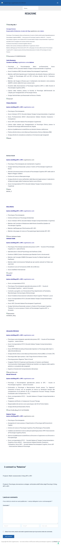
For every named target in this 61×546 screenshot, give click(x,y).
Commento (6, 505)
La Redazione (56, 541)
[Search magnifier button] (36, 8)
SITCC (25, 39)
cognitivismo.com (34, 31)
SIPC (19, 71)
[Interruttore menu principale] (57, 3)
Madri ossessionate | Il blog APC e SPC (20, 476)
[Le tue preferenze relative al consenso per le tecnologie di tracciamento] (58, 543)
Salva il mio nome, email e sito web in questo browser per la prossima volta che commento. (29, 531)
